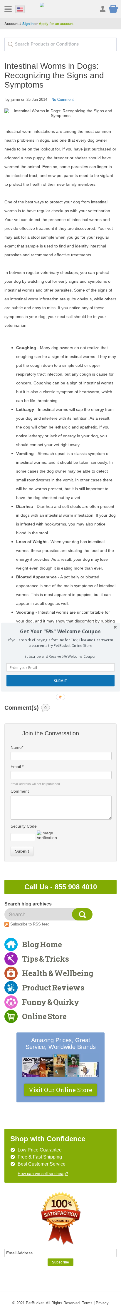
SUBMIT (60, 680)
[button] (60, 631)
